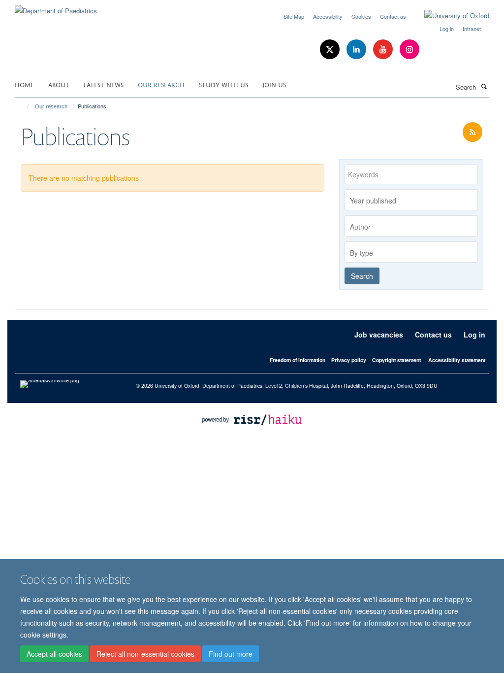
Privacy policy (348, 360)
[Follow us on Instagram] (409, 49)
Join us (274, 84)
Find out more (230, 654)
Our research (161, 84)
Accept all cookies (54, 654)
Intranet (472, 29)
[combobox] (411, 199)
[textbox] (413, 200)
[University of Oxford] (449, 16)
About (58, 84)
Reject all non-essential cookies (145, 654)
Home (24, 84)
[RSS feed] (472, 132)
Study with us (223, 84)
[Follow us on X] (331, 49)
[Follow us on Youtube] (384, 49)
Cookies (361, 16)
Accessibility (328, 16)
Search (362, 276)
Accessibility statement (456, 360)
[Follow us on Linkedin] (357, 49)
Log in (447, 29)
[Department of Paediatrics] (56, 7)
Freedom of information (297, 360)
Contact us (393, 16)
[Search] (483, 86)
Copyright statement (396, 360)
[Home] (23, 106)
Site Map (294, 16)
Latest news (104, 84)
